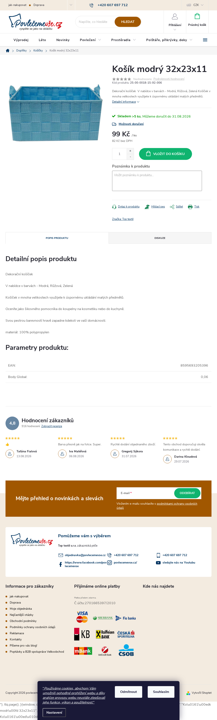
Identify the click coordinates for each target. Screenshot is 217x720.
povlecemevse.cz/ (125, 563)
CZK (196, 5)
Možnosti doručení (131, 124)
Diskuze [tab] (159, 238)
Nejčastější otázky (21, 615)
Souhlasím (161, 692)
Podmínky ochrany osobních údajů (32, 627)
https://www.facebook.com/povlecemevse (86, 564)
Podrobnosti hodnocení (168, 79)
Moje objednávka (21, 609)
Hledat (128, 21)
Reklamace (17, 633)
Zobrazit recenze (51, 426)
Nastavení (54, 712)
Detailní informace (124, 102)
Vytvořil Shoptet (201, 693)
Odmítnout (128, 692)
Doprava (38, 5)
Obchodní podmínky (23, 621)
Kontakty (16, 639)
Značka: (123, 219)
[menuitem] (21, 40)
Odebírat (187, 493)
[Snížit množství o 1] (130, 157)
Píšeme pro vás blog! (23, 646)
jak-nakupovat (17, 5)
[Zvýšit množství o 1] (130, 151)
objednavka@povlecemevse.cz (85, 555)
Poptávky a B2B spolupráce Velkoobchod (37, 652)
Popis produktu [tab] (57, 238)
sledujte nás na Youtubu (179, 563)
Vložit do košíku (169, 154)
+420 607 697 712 (126, 555)
